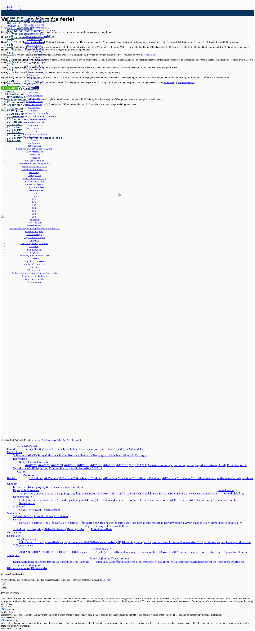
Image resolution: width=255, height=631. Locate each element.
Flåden (48, 529)
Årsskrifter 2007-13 (90, 468)
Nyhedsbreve (21, 468)
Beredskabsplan (34, 95)
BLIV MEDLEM (27, 445)
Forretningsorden (184, 465)
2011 (125, 465)
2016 (86, 465)
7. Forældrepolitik (163, 500)
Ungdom (34, 13)
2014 (106, 465)
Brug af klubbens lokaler (53, 455)
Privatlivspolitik (74, 440)
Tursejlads (34, 240)
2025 (34, 465)
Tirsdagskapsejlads (24, 539)
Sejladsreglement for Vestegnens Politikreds (217, 561)
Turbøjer (167, 561)
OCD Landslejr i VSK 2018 (152, 493)
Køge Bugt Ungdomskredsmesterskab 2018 (83, 493)
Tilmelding (128, 542)
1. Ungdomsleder (29, 500)
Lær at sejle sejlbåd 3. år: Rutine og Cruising (82, 522)
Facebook (247, 478)
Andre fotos (30, 474)
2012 (119, 465)
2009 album (80, 478)
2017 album (169, 478)
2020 (67, 465)
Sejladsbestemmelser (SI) (105, 542)
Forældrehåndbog (233, 493)
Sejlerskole (14, 513)
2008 (144, 465)
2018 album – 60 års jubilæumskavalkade (216, 478)
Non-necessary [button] (8, 617)
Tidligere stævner (23, 545)
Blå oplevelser (182, 561)
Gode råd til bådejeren (122, 561)
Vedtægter (141, 455)
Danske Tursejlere (189, 552)
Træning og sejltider (40, 487)
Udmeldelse (136, 448)
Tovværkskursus (192, 522)
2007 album (51, 478)
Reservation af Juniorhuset (68, 487)
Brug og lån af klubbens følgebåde (113, 455)
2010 (131, 465)
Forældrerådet (226, 490)
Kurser (17, 519)
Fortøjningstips (69, 561)
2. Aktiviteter (48, 500)
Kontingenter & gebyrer (37, 448)
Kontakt (12, 478)
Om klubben (14, 452)
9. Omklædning (203, 500)
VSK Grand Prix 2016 (204, 493)
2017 (93, 465)
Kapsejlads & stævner (26, 490)
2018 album (183, 478)
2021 (60, 465)
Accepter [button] (97, 580)
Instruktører (61, 516)
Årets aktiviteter (43, 516)
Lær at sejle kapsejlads (123, 522)
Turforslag (53, 561)
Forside (11, 448)
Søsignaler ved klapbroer (34, 276)
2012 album (124, 478)
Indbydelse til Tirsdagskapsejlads (39, 542)
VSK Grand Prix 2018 (122, 493)
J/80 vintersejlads (34, 152)
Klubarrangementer (34, 279)
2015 (99, 465)
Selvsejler (25, 509)
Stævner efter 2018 (191, 542)
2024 (41, 465)
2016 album (154, 478)
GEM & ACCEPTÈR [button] (11, 628)
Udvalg (222, 465)
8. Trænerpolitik (183, 500)
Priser (206, 522)
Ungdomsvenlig (22, 496)
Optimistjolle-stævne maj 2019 (37, 493)
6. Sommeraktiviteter (138, 500)
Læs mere (107, 580)
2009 (138, 465)
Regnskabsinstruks (206, 465)
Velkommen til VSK (25, 455)
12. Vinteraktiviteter (225, 500)
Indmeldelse (77, 448)
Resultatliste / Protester (166, 542)
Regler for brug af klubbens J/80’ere (106, 526)
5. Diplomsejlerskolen (112, 500)
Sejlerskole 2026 (23, 516)
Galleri (21, 471)
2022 (54, 465)
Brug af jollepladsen (80, 455)
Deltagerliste (143, 542)
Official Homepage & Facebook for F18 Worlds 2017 (146, 552)
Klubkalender (34, 282)
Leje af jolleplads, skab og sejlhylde (107, 448)
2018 (80, 465)
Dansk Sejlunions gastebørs (29, 561)
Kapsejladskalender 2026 (74, 542)
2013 (112, 465)
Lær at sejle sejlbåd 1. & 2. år (36, 522)
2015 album (139, 478)
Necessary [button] (6, 606)
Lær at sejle (20, 487)
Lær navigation (173, 522)
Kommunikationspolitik (63, 468)
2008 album (66, 478)
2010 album (95, 478)
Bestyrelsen (20, 458)
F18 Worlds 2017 (100, 548)
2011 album (110, 478)
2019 (73, 465)
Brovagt (36, 509)
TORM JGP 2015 (180, 493)
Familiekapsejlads (214, 542)
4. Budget (92, 500)
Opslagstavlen (104, 552)
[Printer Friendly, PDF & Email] (9, 88)
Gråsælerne (34, 155)
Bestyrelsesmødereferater (34, 461)
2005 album (36, 478)
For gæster (83, 552)
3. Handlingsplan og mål (71, 500)
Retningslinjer (75, 529)
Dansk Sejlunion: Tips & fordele (109, 558)
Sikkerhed (19, 506)
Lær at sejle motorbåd (150, 522)
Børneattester (27, 503)
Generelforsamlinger (160, 465)
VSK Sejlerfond (38, 468)
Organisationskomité (34, 237)
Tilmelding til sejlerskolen (226, 522)
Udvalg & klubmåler (238, 542)
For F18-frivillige (211, 552)
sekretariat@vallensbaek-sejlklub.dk (48, 440)
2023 (47, 465)
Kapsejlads (13, 535)
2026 (28, 465)
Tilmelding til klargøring (28, 529)
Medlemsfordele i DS (149, 561)
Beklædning (59, 529)
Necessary (9, 609)
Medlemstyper (60, 448)
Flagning (84, 561)
